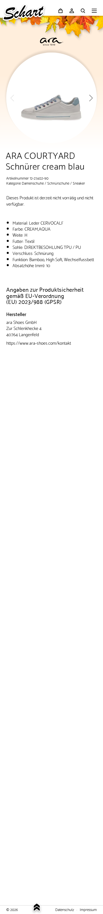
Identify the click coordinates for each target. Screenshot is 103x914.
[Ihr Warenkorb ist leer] (60, 10)
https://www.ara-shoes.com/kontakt (38, 342)
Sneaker (79, 183)
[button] (91, 97)
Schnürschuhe (58, 183)
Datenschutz (64, 909)
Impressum (88, 909)
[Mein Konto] (71, 10)
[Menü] (94, 11)
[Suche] (83, 10)
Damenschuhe (33, 183)
